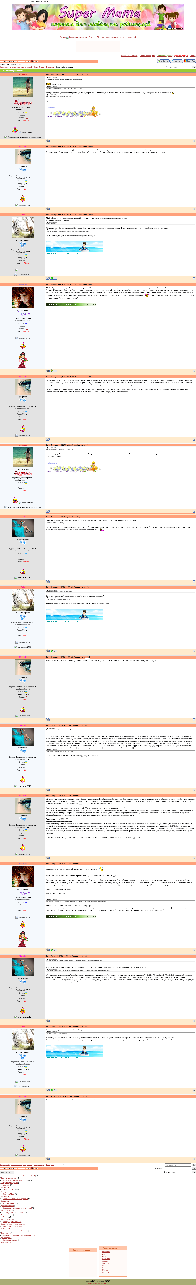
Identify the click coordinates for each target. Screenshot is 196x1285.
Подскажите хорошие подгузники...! (17, 1208)
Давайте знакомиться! (9, 1178)
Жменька (106, 1263)
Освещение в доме (10, 1240)
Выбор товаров (7, 1210)
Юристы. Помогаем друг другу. (15, 1180)
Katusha (105, 1270)
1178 (87, 587)
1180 (85, 725)
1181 (85, 795)
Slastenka (106, 1252)
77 (26, 61)
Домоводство (6, 1233)
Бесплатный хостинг (96, 1283)
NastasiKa (20, 64)
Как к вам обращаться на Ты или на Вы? (19, 1176)
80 (34, 61)
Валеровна (106, 1268)
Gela (104, 1256)
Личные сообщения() (129, 56)
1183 (85, 956)
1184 (85, 1026)
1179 (87, 657)
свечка (105, 1261)
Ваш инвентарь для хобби (13, 1226)
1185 (86, 1096)
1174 (91, 284)
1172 (91, 146)
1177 (87, 517)
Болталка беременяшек (64, 67)
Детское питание (7, 1205)
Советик (6, 1185)
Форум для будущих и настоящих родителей (16, 67)
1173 (91, 214)
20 (27, 260)
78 (29, 61)
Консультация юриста (9, 1183)
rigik (104, 1254)
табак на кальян (9, 1189)
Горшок (6, 1217)
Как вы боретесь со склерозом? (15, 1199)
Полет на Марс (9, 1194)
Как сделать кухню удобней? (14, 1231)
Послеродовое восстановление (13, 1224)
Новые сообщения (147, 56)
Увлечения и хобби (8, 1228)
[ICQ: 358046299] (53, 370)
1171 (91, 74)
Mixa (104, 1265)
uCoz (106, 1283)
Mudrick (105, 1272)
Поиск (192, 56)
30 (27, 329)
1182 (85, 863)
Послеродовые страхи (12, 1222)
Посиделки (50, 67)
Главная (63, 37)
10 (27, 559)
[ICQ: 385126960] (53, 278)
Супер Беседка (39, 67)
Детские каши (8, 1203)
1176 (87, 445)
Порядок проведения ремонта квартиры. (19, 1235)
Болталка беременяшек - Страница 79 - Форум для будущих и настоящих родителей (102, 37)
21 (27, 118)
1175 (91, 377)
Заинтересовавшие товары (13, 1212)
